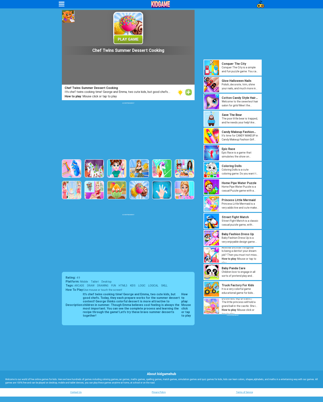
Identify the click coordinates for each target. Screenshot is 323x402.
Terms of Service (244, 392)
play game (128, 39)
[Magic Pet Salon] (94, 168)
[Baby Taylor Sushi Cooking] (184, 168)
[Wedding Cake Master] (71, 190)
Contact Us (76, 392)
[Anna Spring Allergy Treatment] (184, 190)
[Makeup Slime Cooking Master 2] (71, 168)
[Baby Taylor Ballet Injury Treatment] (117, 168)
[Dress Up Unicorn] (162, 168)
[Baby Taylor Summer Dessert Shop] (117, 190)
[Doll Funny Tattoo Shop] (94, 190)
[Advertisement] (128, 130)
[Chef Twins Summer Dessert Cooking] (139, 190)
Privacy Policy (159, 392)
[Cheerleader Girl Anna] (139, 168)
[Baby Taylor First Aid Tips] (162, 190)
